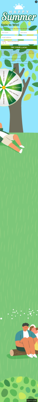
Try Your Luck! (19, 47)
